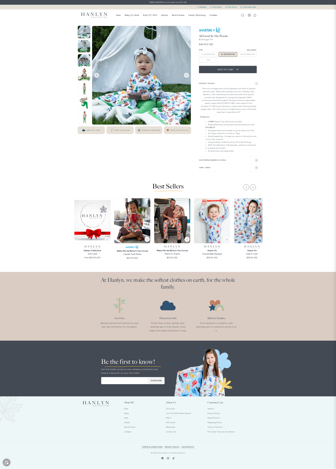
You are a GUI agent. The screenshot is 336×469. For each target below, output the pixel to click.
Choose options (107, 239)
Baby (126, 413)
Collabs (213, 15)
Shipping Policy (215, 422)
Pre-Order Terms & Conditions (221, 432)
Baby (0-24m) (132, 15)
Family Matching (196, 15)
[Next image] (186, 75)
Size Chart (252, 50)
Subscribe (156, 380)
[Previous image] (96, 75)
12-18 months (228, 54)
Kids (126, 418)
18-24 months (248, 55)
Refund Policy (214, 418)
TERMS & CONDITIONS (152, 447)
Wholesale (170, 427)
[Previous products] (246, 187)
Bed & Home (178, 15)
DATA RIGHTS (188, 447)
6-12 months (209, 55)
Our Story (170, 409)
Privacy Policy (214, 413)
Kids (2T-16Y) (150, 15)
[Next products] (253, 187)
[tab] (84, 32)
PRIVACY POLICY (172, 447)
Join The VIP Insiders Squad (178, 413)
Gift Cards (170, 422)
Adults (164, 15)
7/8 (212, 61)
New (118, 15)
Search (211, 409)
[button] (242, 15)
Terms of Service (215, 427)
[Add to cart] (187, 239)
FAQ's (168, 418)
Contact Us (171, 432)
